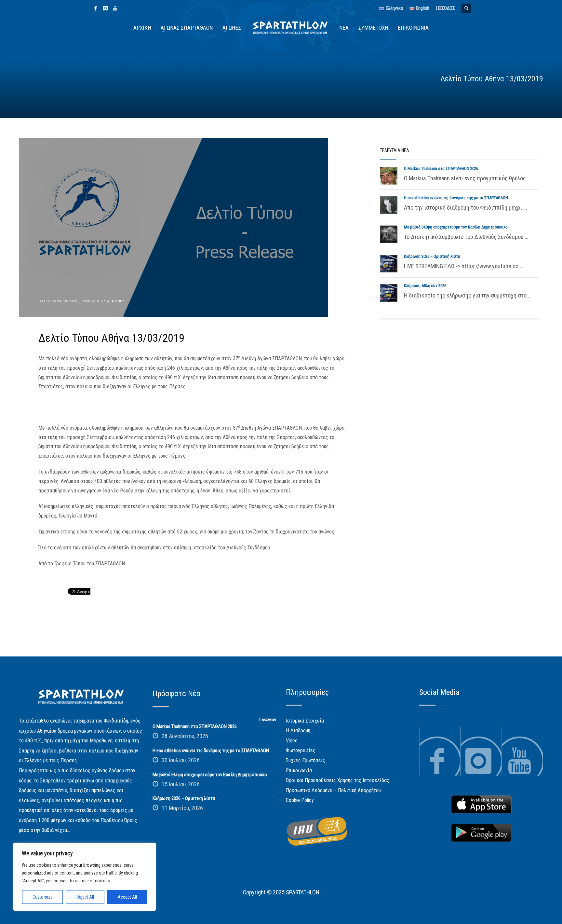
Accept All (127, 897)
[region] (84, 877)
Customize (43, 897)
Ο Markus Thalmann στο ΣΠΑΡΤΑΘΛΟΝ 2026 (441, 168)
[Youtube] (115, 8)
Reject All (85, 897)
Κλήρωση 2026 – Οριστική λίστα (432, 256)
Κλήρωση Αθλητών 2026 (425, 285)
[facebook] (95, 8)
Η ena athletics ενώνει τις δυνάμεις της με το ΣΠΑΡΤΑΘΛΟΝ (456, 197)
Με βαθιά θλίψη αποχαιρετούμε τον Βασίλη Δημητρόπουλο (456, 227)
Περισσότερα (267, 719)
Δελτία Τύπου (113, 301)
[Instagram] (105, 8)
